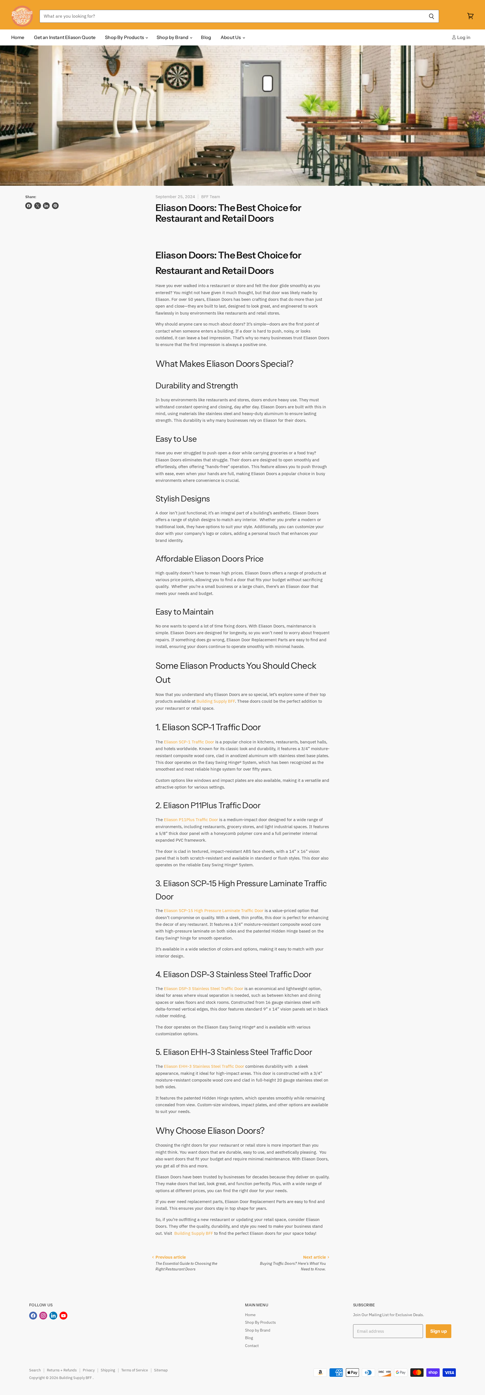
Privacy (89, 1370)
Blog (206, 37)
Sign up (438, 1331)
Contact (252, 1345)
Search (35, 1370)
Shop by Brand (173, 37)
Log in (463, 37)
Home (17, 37)
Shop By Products (125, 37)
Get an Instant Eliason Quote (65, 37)
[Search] (431, 16)
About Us (231, 37)
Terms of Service (134, 1370)
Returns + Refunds (62, 1370)
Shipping (108, 1370)
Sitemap (161, 1370)
